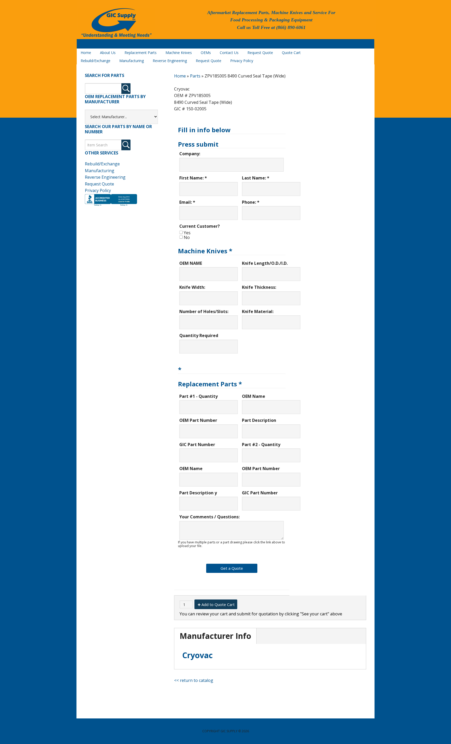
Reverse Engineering (105, 177)
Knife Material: (258, 311)
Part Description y (198, 493)
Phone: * (250, 202)
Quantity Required (198, 335)
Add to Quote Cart (218, 604)
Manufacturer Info (215, 636)
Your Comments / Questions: (209, 517)
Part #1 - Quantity (198, 396)
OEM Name (253, 396)
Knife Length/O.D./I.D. (265, 263)
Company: (189, 154)
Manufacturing (99, 170)
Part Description (259, 420)
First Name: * (193, 178)
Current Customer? (199, 226)
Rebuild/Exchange (102, 164)
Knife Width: (192, 287)
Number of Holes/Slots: (203, 311)
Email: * (187, 202)
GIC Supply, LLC (116, 23)
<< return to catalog (193, 680)
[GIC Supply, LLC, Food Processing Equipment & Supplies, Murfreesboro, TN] (111, 206)
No (187, 237)
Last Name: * (255, 178)
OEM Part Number (198, 420)
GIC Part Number (197, 444)
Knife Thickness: (259, 287)
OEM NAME (190, 263)
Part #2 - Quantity (261, 444)
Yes (187, 233)
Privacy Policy (98, 190)
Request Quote (99, 184)
